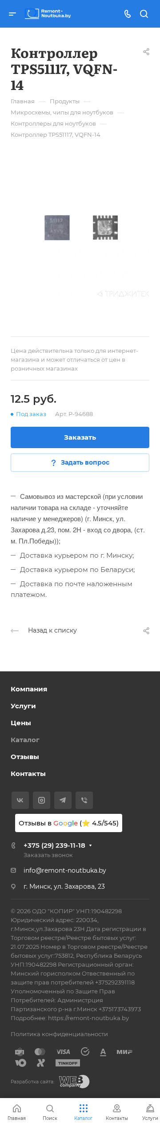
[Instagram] (41, 800)
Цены (21, 723)
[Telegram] (63, 800)
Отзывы (25, 756)
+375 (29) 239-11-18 (54, 845)
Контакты (28, 773)
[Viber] (84, 800)
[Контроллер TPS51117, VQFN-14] (80, 227)
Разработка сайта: (32, 1082)
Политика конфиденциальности (59, 1033)
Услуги (23, 706)
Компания (29, 689)
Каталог (25, 739)
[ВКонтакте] (20, 800)
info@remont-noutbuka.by (65, 870)
